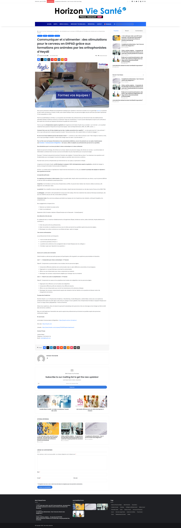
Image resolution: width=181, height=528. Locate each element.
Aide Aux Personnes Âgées (116, 504)
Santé (55, 24)
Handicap (57, 35)
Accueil (49, 24)
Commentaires (139, 30)
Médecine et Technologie (78, 24)
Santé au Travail (127, 509)
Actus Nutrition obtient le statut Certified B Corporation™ (128, 65)
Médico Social (142, 507)
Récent (127, 30)
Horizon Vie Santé (43, 55)
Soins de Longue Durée (120, 511)
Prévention (91, 24)
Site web (75, 478)
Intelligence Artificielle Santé (131, 507)
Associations (134, 504)
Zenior (112, 514)
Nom (38, 472)
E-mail (39, 478)
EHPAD (45, 35)
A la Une (44, 31)
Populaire (116, 30)
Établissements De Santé (121, 514)
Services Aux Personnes (137, 509)
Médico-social (64, 24)
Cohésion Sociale (114, 507)
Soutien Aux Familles (131, 511)
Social (112, 511)
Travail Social (139, 511)
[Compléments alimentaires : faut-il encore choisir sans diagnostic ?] (96, 428)
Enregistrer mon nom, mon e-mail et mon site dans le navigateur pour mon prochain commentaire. (60, 484)
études (129, 514)
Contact (99, 24)
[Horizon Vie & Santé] (90, 12)
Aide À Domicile (127, 504)
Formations (50, 35)
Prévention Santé (114, 509)
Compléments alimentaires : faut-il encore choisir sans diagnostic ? (94, 436)
